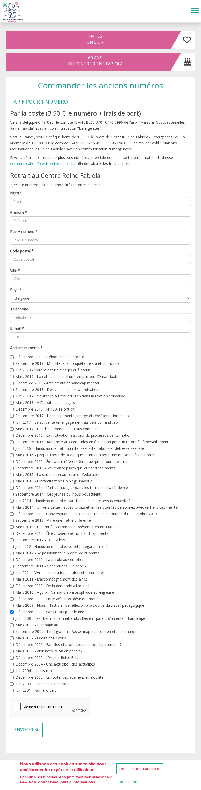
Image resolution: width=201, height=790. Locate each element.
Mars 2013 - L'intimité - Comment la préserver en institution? (66, 526)
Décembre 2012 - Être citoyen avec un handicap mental (62, 533)
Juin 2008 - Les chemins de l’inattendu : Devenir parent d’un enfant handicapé (80, 618)
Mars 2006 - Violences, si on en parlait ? (48, 651)
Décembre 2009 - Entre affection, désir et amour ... (58, 598)
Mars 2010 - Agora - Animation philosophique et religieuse (64, 592)
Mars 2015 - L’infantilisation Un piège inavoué (53, 481)
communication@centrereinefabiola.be (43, 163)
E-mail (17, 328)
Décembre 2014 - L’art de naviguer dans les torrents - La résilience (71, 487)
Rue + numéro (24, 231)
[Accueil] (12, 11)
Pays (15, 289)
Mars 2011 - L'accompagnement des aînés (51, 579)
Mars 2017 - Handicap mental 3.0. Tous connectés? (58, 428)
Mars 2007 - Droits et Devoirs (40, 637)
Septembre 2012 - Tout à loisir (41, 539)
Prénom (18, 212)
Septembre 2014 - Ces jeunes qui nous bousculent (57, 494)
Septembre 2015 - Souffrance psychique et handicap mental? (66, 467)
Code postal (22, 250)
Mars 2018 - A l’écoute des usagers (45, 402)
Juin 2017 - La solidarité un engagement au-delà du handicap (66, 422)
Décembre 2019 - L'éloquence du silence (49, 356)
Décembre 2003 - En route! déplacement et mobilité (59, 677)
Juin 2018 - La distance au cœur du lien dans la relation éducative (70, 396)
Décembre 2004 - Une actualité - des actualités (55, 664)
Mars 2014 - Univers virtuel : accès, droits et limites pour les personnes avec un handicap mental (96, 507)
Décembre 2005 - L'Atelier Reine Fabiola (49, 657)
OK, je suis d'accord (139, 768)
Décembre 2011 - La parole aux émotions (50, 559)
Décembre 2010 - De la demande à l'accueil (52, 585)
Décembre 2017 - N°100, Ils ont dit (45, 409)
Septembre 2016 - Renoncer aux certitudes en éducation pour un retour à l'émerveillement (92, 441)
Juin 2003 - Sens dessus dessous (42, 683)
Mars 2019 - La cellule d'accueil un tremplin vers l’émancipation (68, 376)
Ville (15, 270)
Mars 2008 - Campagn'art (37, 624)
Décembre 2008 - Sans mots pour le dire (49, 611)
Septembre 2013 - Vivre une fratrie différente (53, 520)
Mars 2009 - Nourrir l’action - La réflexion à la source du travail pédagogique (79, 605)
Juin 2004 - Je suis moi (34, 670)
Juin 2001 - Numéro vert (35, 690)
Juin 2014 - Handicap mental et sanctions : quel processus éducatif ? (72, 500)
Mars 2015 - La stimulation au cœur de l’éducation (57, 474)
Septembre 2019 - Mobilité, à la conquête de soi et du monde (67, 363)
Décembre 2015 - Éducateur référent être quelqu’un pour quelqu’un (72, 461)
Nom (16, 192)
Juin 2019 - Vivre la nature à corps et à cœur (52, 369)
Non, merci (128, 782)
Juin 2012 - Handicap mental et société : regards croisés (62, 546)
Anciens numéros (26, 347)
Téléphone (19, 308)
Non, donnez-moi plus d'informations (62, 782)
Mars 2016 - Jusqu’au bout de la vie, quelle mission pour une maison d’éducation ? (84, 454)
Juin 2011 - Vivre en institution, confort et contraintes (60, 572)
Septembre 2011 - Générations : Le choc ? (50, 566)
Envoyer (24, 729)
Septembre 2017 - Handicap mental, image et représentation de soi (72, 415)
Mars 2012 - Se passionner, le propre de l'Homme (57, 552)
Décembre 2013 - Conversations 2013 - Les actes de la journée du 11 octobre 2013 (86, 513)
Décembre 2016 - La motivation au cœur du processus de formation (73, 435)
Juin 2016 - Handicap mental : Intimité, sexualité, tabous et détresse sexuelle (79, 448)
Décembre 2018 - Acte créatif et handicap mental (57, 382)
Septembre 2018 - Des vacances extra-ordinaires (56, 389)
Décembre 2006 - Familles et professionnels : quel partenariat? (68, 644)
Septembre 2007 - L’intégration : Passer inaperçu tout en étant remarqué (76, 631)
